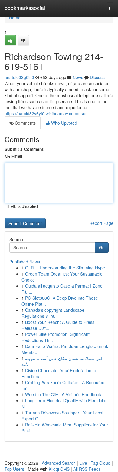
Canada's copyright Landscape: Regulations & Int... (53, 313)
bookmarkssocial (25, 7)
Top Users (14, 469)
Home (15, 17)
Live (83, 463)
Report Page (101, 223)
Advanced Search (59, 463)
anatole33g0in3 (19, 77)
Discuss (97, 77)
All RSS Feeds (87, 469)
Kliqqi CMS (59, 469)
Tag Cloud (100, 463)
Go (102, 247)
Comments (25, 123)
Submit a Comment (24, 149)
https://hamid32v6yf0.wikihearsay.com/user (46, 113)
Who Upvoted (63, 123)
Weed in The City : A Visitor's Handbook (63, 394)
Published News (24, 262)
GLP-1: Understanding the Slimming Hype (65, 268)
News (78, 77)
